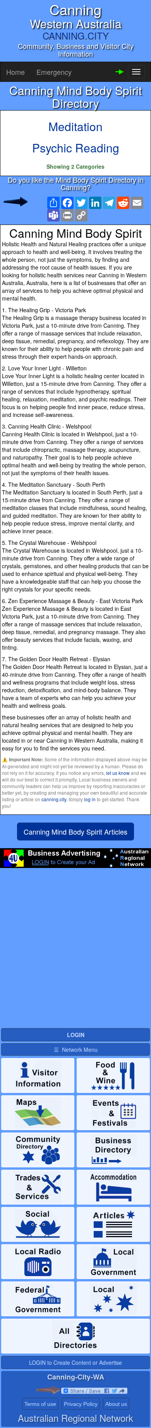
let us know (118, 772)
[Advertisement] (75, 951)
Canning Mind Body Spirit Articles (75, 831)
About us (116, 1404)
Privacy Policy (81, 1404)
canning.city (53, 799)
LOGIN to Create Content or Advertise (75, 1362)
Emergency (54, 72)
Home (15, 72)
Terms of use (40, 1404)
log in (90, 799)
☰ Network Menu (76, 1049)
